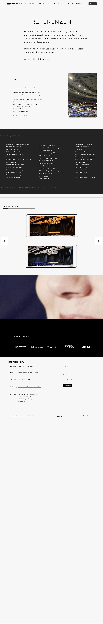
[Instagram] (88, 416)
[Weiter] (98, 241)
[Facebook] (83, 416)
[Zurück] (4, 241)
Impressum (60, 416)
